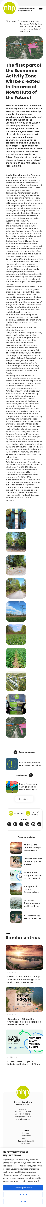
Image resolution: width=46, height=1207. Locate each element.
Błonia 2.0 (26, 1138)
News (14, 21)
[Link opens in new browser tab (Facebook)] (21, 824)
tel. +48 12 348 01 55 (23, 1112)
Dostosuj (23, 1194)
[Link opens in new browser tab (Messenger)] (33, 824)
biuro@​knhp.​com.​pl (23, 1117)
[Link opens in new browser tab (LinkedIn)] (15, 824)
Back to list (24, 799)
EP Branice (25, 1144)
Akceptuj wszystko (23, 1187)
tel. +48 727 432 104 (23, 1114)
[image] (23, 1092)
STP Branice (26, 1136)
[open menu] (41, 10)
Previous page (27, 752)
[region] (23, 1177)
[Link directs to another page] (7, 21)
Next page (21, 775)
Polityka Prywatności (31, 1181)
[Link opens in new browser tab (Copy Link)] (39, 824)
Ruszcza (25, 1133)
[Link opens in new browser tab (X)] (9, 824)
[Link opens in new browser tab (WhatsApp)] (27, 824)
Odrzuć (23, 1201)
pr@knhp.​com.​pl (23, 1119)
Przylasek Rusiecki (26, 1141)
